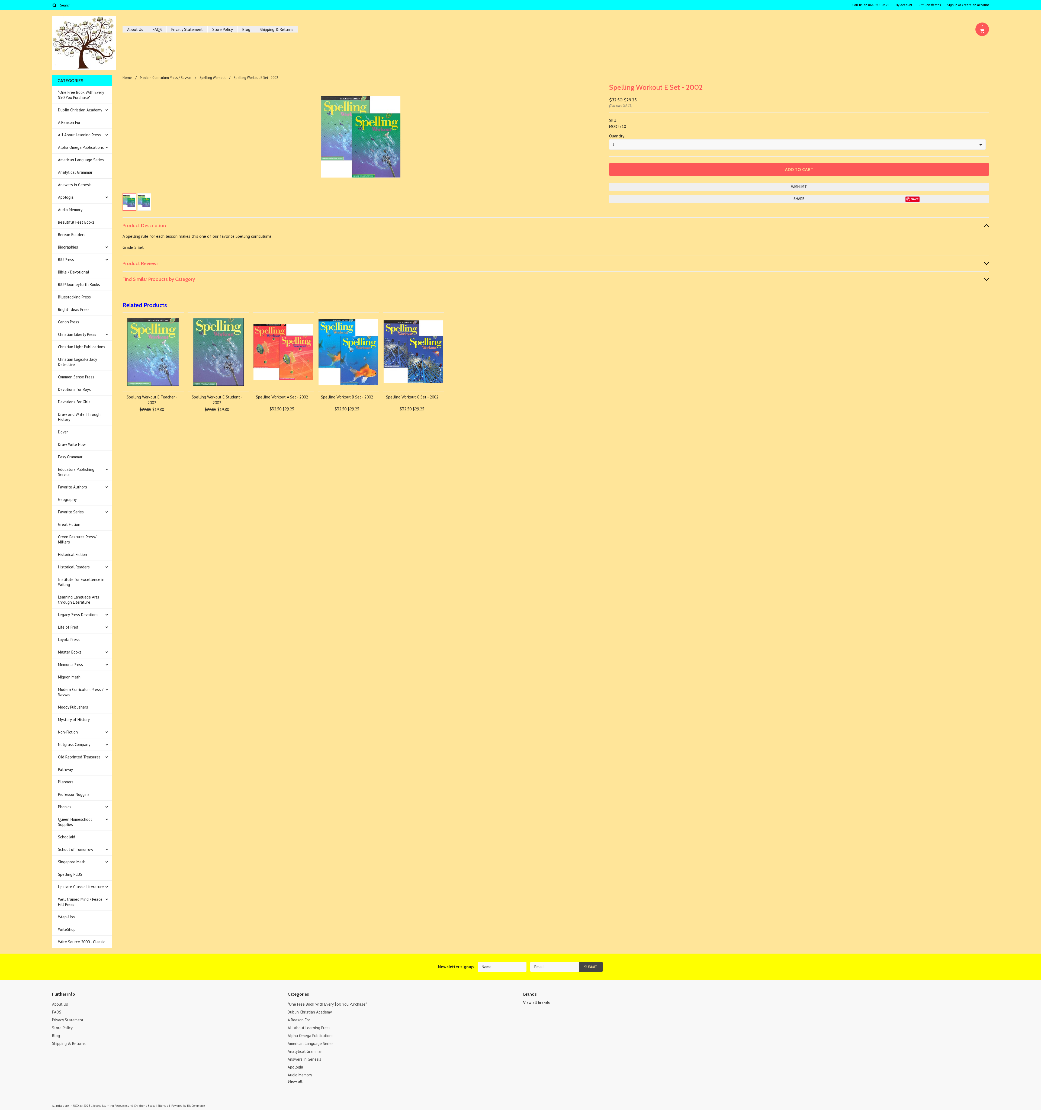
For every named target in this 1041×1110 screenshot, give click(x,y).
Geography (67, 499)
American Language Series (81, 159)
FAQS (157, 29)
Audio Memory (70, 209)
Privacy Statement (187, 29)
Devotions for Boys (74, 389)
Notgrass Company (74, 744)
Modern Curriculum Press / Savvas (80, 692)
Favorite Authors (72, 487)
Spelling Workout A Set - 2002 (282, 397)
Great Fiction (69, 524)
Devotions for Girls (74, 401)
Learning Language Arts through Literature (78, 599)
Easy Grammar (70, 456)
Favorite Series (71, 511)
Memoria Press (70, 664)
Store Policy (222, 29)
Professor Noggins (73, 794)
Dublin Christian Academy (80, 109)
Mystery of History (74, 719)
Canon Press (68, 321)
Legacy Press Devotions (78, 614)
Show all (295, 1081)
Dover (63, 432)
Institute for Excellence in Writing (81, 582)
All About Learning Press (79, 134)
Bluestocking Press (74, 297)
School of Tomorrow (75, 849)
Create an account (975, 5)
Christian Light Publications (81, 346)
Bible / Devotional (73, 272)
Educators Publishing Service (76, 472)
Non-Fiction (68, 732)
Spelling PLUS (70, 874)
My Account (903, 5)
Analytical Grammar (75, 172)
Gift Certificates (929, 5)
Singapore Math (71, 861)
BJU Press (66, 259)
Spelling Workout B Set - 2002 (347, 397)
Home (127, 77)
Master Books (70, 652)
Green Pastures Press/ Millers (77, 539)
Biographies (68, 247)
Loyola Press (69, 639)
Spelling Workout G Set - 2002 (412, 397)
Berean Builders (71, 234)
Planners (65, 781)
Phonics (64, 806)
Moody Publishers (73, 707)
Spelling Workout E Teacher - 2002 (152, 399)
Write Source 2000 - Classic (81, 941)
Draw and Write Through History (79, 417)
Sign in (952, 5)
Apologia (65, 197)
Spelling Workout (213, 77)
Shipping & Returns (276, 29)
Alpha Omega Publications (81, 147)
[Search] (54, 5)
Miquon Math (69, 677)
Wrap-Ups (66, 916)
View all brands (536, 1002)
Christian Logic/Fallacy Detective (77, 362)
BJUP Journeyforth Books (79, 284)
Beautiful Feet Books (76, 222)
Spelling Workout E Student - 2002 (217, 399)
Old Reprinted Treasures (79, 757)
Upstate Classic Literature (81, 886)
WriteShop (67, 929)
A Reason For (69, 122)
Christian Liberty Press (77, 334)
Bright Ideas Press (73, 309)
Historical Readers (74, 567)
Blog (246, 29)
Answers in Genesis (75, 184)
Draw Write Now (72, 444)
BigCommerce (196, 1106)
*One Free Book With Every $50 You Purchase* (81, 95)
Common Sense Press (76, 376)
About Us (135, 29)
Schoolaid (66, 836)
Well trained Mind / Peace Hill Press (80, 902)
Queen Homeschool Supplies (75, 822)
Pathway (65, 769)
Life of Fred (68, 627)
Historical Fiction (72, 554)
